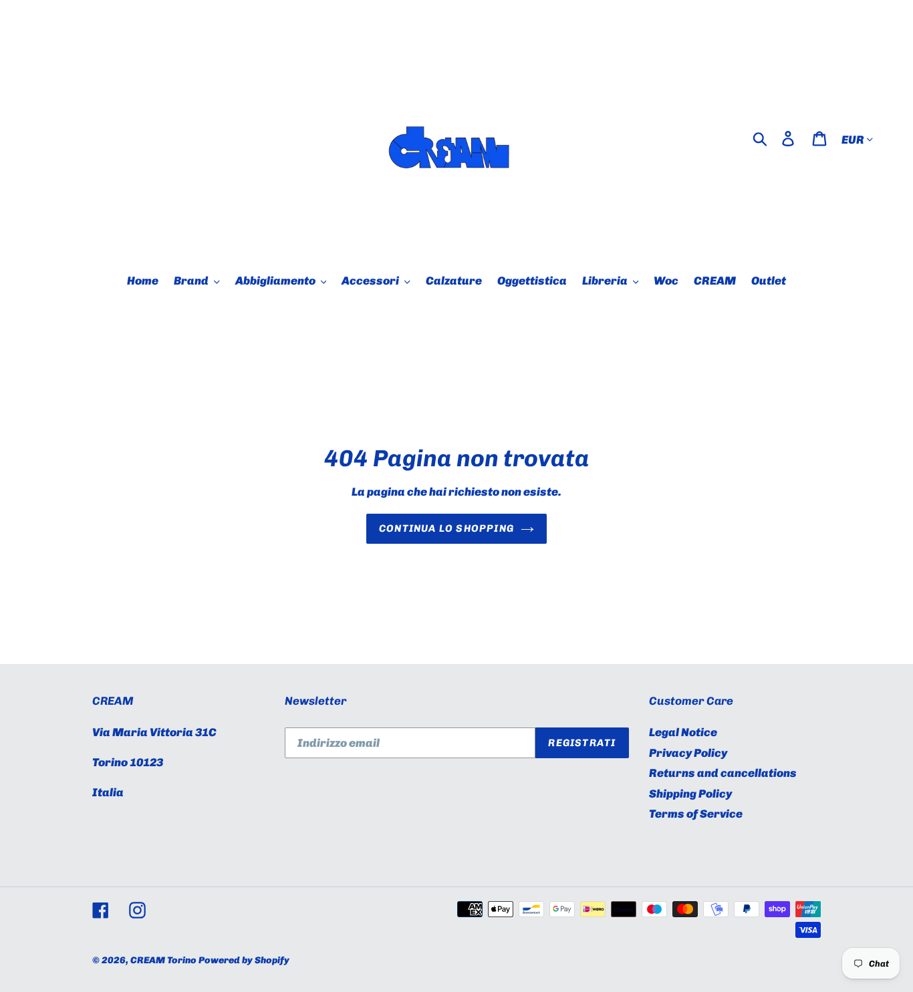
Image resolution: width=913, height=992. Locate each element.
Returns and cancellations (723, 773)
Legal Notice (683, 732)
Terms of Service (696, 813)
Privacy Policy (688, 753)
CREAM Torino (163, 960)
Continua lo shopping (446, 528)
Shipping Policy (690, 793)
